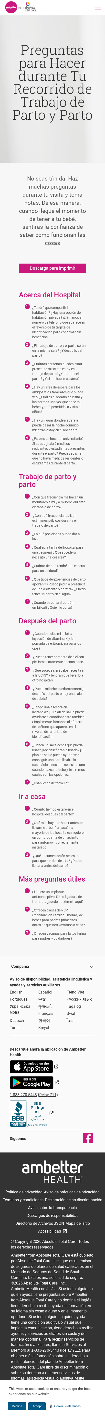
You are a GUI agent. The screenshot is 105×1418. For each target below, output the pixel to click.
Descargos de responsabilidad (53, 1215)
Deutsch (17, 1020)
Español (45, 992)
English (16, 992)
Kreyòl (43, 1027)
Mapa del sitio (77, 1223)
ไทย (70, 1020)
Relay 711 (47, 1094)
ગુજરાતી (45, 1006)
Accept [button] (37, 1406)
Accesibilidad (50, 1231)
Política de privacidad (23, 1192)
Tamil (15, 1027)
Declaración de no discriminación (73, 1200)
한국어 (44, 1020)
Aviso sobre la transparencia (52, 1207)
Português (18, 999)
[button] (65, 1406)
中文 (42, 999)
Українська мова (20, 1009)
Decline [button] (17, 1406)
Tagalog (74, 1006)
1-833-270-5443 (23, 1094)
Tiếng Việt (75, 992)
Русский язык (79, 999)
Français (45, 1013)
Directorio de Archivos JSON (39, 1223)
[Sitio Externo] (32, 1113)
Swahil (72, 1013)
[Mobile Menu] (98, 7)
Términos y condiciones (23, 1200)
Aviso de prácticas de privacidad (72, 1192)
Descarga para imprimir (52, 268)
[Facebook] (85, 1137)
